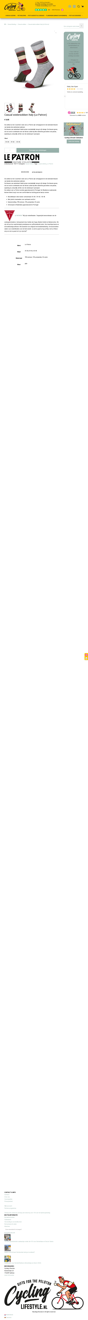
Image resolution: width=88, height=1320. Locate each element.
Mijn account (8, 1206)
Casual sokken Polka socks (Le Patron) (26, 1029)
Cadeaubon (7, 1219)
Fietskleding (22, 15)
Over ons (7, 1197)
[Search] (78, 6)
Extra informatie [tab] (37, 172)
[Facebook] (69, 6)
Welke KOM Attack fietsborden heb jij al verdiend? (19, 1252)
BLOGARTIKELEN (9, 1233)
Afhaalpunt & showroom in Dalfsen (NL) (74, 62)
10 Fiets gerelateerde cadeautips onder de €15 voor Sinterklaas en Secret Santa (28, 1241)
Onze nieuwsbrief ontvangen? (13, 1229)
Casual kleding (11, 15)
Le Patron (50, 164)
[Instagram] (74, 6)
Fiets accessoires (75, 15)
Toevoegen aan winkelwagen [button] (23, 460)
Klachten (7, 1226)
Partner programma (10, 1208)
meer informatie (9, 1275)
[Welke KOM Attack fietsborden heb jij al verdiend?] (7, 1248)
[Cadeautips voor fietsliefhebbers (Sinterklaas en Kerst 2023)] (7, 1258)
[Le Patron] (21, 158)
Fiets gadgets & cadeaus (36, 15)
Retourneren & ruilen (10, 1224)
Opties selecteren (19, 844)
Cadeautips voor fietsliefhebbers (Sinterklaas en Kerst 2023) (22, 1263)
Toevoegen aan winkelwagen (37, 150)
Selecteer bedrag (73, 141)
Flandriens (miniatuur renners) (56, 15)
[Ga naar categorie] (81, 25)
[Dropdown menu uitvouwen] (17, 16)
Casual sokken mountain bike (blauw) (25, 644)
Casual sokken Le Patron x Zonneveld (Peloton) (30, 1177)
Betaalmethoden (9, 1217)
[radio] (7, 142)
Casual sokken (29, 164)
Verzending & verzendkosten (13, 1222)
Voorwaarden (8, 1199)
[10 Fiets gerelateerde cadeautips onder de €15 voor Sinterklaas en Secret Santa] (7, 1237)
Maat (6, 138)
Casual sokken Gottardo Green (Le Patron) (28, 836)
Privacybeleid (8, 1201)
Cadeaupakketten (25, 457)
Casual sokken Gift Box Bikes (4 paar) (25, 452)
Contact (6, 1194)
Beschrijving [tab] (25, 172)
